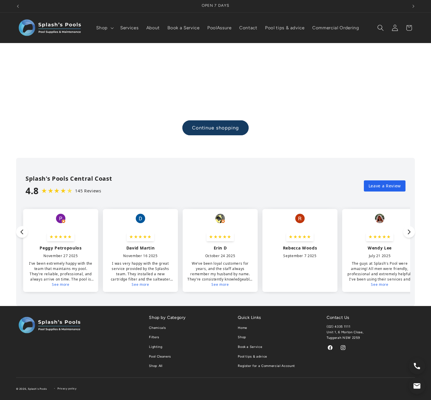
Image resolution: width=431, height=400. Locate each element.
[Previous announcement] (17, 6)
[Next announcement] (413, 6)
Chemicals (157, 328)
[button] (104, 28)
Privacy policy (67, 388)
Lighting (155, 347)
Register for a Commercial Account (266, 366)
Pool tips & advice (252, 356)
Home (242, 328)
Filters (154, 337)
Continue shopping (215, 128)
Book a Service (250, 347)
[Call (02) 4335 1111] (417, 366)
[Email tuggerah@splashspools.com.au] (417, 386)
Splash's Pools (37, 388)
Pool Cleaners (160, 356)
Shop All (155, 366)
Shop (242, 337)
